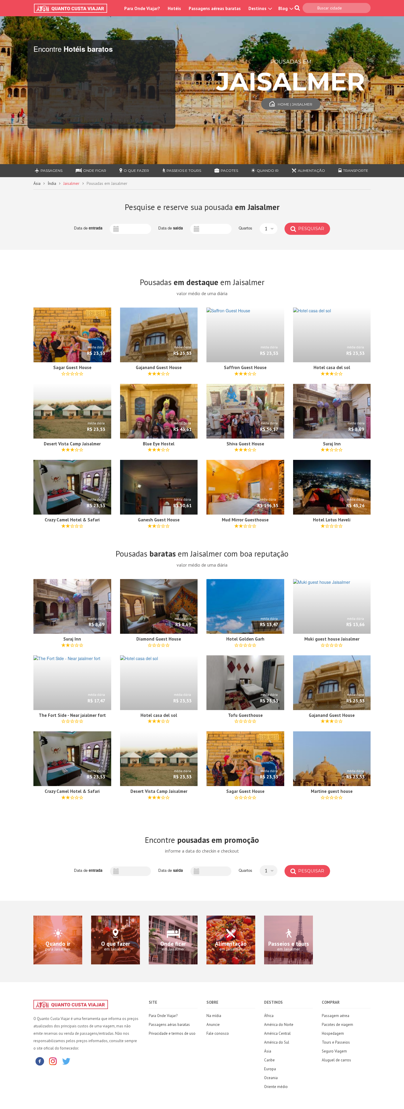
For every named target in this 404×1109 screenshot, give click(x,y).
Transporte (355, 170)
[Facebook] (39, 1061)
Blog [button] (283, 8)
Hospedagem (333, 1033)
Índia (52, 183)
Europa (270, 1068)
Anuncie (213, 1024)
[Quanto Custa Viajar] (73, 8)
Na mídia (213, 1015)
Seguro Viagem (334, 1051)
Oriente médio (276, 1086)
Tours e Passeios (336, 1042)
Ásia (37, 183)
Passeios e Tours (184, 170)
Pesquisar (310, 228)
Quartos (245, 228)
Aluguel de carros (336, 1060)
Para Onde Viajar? (142, 8)
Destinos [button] (258, 8)
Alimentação (311, 170)
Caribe (269, 1060)
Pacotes (229, 170)
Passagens (51, 170)
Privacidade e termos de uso (172, 1033)
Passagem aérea (335, 1015)
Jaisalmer (71, 183)
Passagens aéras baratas (169, 1024)
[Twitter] (66, 1061)
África (269, 1015)
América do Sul (276, 1042)
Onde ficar (94, 170)
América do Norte (278, 1024)
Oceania (271, 1077)
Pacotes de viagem (337, 1024)
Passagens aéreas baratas (215, 8)
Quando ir (268, 170)
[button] (268, 228)
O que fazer (136, 170)
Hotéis (174, 8)
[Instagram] (53, 1061)
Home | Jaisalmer (295, 104)
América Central (277, 1033)
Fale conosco (217, 1033)
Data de (88, 228)
